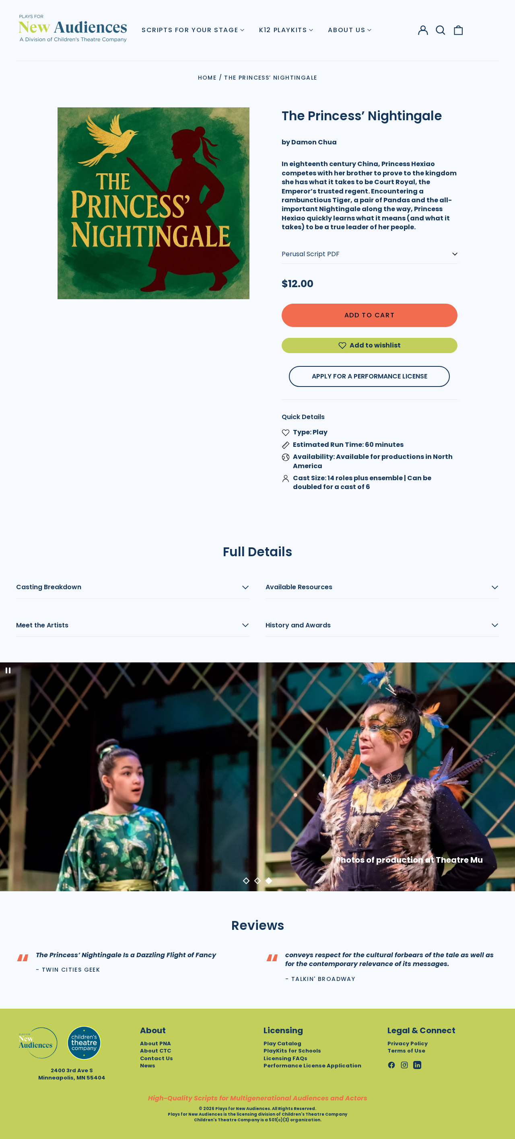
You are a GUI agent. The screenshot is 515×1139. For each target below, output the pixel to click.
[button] (440, 30)
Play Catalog (282, 1043)
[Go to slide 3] (268, 880)
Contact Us (156, 1058)
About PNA (155, 1043)
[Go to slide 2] (257, 880)
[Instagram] (404, 1065)
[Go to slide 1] (246, 880)
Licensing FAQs (285, 1058)
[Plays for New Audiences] (72, 28)
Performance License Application (312, 1065)
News (147, 1065)
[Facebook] (391, 1065)
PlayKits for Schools (292, 1051)
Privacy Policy (407, 1043)
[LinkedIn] (417, 1065)
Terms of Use (406, 1051)
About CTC (155, 1051)
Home (207, 78)
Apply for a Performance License (369, 376)
